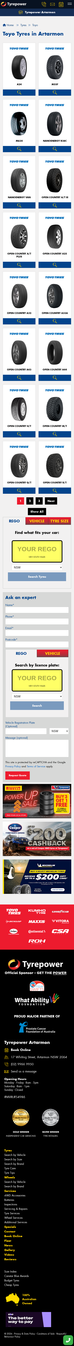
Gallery (9, 1250)
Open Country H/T (19, 426)
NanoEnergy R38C (55, 140)
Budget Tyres (11, 1280)
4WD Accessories (14, 1195)
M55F (55, 84)
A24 (19, 84)
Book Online (13, 1236)
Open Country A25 (55, 253)
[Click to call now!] (43, 4)
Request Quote (17, 775)
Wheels (9, 1177)
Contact (9, 1231)
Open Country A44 (55, 369)
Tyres (8, 1150)
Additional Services (15, 1222)
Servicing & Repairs (15, 1209)
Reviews (10, 1259)
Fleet (7, 1241)
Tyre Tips (9, 1173)
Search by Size (13, 1159)
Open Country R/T (55, 482)
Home (10, 25)
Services (10, 1191)
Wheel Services (13, 1218)
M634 (19, 140)
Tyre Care (10, 1168)
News (8, 1245)
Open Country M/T (55, 426)
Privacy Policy (13, 766)
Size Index (10, 1271)
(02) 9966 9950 (22, 1064)
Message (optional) (16, 738)
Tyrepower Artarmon (39, 12)
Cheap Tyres (11, 1285)
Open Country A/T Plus (19, 255)
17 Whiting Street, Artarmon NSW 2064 (39, 1057)
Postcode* (11, 639)
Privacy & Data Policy (24, 1333)
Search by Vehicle (14, 1155)
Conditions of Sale (46, 1333)
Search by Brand (14, 1164)
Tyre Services (12, 1213)
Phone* (9, 616)
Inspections (10, 1204)
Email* (9, 628)
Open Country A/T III (55, 197)
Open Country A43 (19, 369)
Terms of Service (36, 766)
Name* (9, 605)
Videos (9, 1255)
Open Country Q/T (19, 482)
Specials (10, 1227)
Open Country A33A (55, 313)
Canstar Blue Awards (16, 1276)
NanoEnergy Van (19, 197)
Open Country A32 (19, 313)
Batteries (9, 1200)
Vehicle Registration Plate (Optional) (20, 724)
